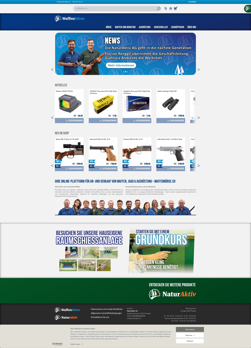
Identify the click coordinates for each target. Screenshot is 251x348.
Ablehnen (190, 341)
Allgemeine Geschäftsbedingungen (106, 313)
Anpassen (188, 335)
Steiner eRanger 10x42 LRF (167, 91)
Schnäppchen (177, 27)
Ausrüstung (145, 27)
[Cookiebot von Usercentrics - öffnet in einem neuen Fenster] (57, 344)
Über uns (191, 27)
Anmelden (192, 2)
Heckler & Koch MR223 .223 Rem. (203, 139)
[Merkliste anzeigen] (170, 9)
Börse (109, 27)
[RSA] (90, 273)
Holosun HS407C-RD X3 (64, 91)
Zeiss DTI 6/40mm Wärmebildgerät (204, 91)
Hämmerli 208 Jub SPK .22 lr (100, 139)
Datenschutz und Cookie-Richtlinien (107, 309)
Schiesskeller (161, 27)
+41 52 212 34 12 (139, 316)
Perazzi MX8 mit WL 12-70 (133, 139)
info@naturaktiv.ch (64, 2)
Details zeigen (75, 344)
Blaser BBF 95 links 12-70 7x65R (67, 139)
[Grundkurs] (161, 275)
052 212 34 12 (78, 2)
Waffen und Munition (125, 27)
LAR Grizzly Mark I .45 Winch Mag (169, 139)
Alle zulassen (190, 329)
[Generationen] (125, 53)
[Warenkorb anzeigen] (175, 9)
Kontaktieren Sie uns (100, 317)
